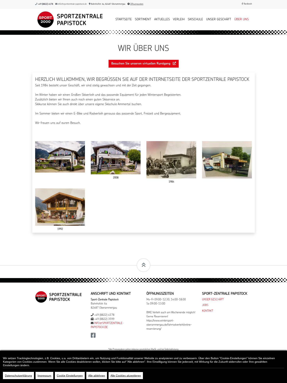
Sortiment (143, 19)
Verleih (179, 19)
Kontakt (207, 311)
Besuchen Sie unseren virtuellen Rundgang (141, 63)
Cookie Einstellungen (70, 375)
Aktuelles (162, 19)
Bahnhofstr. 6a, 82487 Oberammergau (107, 4)
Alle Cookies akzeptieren (126, 375)
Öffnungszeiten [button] (136, 4)
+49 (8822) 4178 (45, 4)
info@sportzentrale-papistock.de (72, 4)
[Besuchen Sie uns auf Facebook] (93, 336)
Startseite (123, 19)
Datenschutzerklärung (18, 375)
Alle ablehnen (96, 375)
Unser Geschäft (218, 19)
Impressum (44, 375)
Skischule (195, 19)
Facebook (247, 4)
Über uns (241, 19)
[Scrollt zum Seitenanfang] (143, 265)
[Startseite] (69, 19)
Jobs (205, 305)
